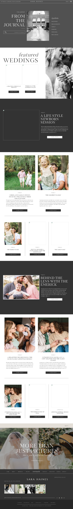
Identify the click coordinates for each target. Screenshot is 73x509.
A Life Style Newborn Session (52, 119)
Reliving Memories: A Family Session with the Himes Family (37, 251)
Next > (67, 425)
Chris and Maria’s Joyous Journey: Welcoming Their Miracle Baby (20, 197)
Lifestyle (60, 409)
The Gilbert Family (53, 195)
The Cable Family (60, 249)
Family (43, 112)
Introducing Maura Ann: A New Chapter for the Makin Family (53, 359)
